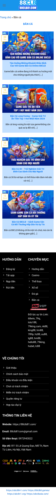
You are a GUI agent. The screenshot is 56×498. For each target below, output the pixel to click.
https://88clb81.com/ (24, 424)
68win (31, 318)
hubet (31, 346)
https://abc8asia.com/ (38, 494)
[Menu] (4, 5)
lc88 (37, 346)
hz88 (37, 334)
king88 (31, 330)
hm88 (40, 330)
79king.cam (34, 326)
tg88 (30, 338)
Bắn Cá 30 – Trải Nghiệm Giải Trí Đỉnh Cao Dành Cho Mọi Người (28, 170)
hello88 (32, 342)
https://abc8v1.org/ (16, 494)
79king (41, 342)
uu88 (44, 334)
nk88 (44, 326)
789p (31, 334)
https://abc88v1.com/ (17, 490)
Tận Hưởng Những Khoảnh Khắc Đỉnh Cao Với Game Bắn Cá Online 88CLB (28, 64)
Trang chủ (5, 17)
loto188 (32, 322)
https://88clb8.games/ (39, 490)
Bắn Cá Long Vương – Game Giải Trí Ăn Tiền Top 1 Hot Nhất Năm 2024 (28, 117)
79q (38, 318)
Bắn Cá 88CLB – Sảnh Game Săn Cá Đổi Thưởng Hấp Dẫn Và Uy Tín (28, 223)
